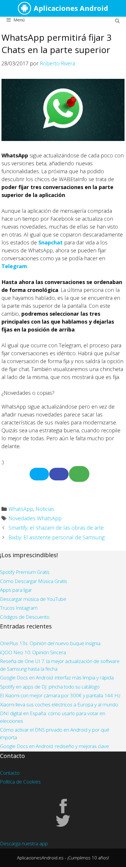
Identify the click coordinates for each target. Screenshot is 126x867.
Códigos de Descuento (25, 616)
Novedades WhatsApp (35, 518)
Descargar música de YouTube (33, 599)
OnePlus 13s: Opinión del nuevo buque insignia (50, 643)
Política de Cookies (20, 781)
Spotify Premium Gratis (25, 572)
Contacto (10, 772)
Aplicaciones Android (71, 8)
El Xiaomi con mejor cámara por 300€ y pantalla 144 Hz (60, 695)
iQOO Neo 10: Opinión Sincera (33, 652)
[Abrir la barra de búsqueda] (117, 21)
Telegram (14, 266)
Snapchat (50, 242)
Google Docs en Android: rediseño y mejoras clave (54, 746)
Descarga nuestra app (24, 843)
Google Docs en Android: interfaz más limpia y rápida (57, 677)
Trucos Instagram (19, 607)
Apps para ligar (16, 589)
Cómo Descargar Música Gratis (33, 581)
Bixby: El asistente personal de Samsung (56, 537)
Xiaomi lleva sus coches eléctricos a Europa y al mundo (59, 704)
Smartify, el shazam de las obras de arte (56, 527)
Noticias (45, 508)
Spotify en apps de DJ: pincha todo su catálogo (50, 686)
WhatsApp (20, 508)
